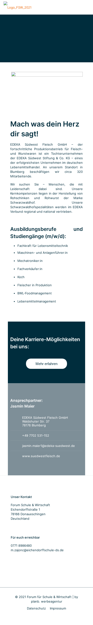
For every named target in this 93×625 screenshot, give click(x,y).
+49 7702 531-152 (35, 435)
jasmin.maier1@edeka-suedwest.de (48, 446)
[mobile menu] (87, 7)
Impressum (58, 608)
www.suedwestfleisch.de (41, 456)
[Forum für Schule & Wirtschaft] (17, 7)
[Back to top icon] (83, 615)
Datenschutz (36, 608)
